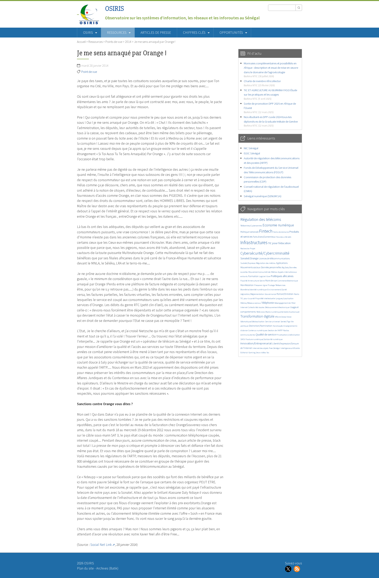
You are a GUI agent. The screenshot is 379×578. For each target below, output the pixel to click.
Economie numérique (278, 225)
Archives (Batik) (107, 568)
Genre (262, 280)
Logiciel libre (264, 276)
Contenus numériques (257, 330)
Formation (253, 276)
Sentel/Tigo (285, 321)
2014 (128, 42)
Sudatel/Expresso (247, 263)
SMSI (242, 339)
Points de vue (113, 42)
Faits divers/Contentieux (264, 236)
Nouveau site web (283, 237)
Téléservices (280, 285)
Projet (252, 248)
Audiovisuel (294, 312)
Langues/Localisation (285, 298)
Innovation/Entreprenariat (256, 343)
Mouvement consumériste (259, 272)
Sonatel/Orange (249, 258)
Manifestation (247, 285)
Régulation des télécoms (260, 219)
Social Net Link (101, 544)
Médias (274, 272)
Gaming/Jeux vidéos (257, 352)
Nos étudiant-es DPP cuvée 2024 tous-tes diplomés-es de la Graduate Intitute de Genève (271, 121)
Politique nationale (249, 231)
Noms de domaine (281, 232)
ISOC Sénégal (252, 153)
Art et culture (253, 280)
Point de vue (89, 72)
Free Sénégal (274, 348)
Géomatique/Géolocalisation (252, 321)
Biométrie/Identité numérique (253, 289)
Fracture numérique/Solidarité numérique (264, 339)
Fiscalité (243, 280)
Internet (243, 307)
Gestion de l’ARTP (275, 330)
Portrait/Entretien (285, 293)
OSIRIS (114, 8)
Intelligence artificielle (290, 348)
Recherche (244, 248)
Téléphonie (267, 302)
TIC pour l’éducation (279, 243)
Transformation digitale (257, 316)
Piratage (271, 285)
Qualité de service (266, 334)
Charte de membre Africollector (262, 83)
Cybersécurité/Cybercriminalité (264, 253)
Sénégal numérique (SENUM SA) (262, 196)
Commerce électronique (287, 280)
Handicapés (278, 326)
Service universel (272, 321)
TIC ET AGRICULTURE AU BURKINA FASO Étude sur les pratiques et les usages (270, 94)
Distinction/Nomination (260, 325)
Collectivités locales (256, 307)
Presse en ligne (260, 285)
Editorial (244, 352)
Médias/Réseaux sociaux (250, 303)
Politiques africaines (282, 276)
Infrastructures (253, 242)
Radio (296, 294)
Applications (282, 262)
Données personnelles (271, 267)
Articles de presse (156, 32)
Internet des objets (260, 348)
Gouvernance (270, 294)
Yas (267, 352)
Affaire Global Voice (283, 317)
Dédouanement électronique (277, 307)
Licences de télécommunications (274, 258)
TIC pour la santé (247, 298)
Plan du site (85, 568)
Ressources (95, 42)
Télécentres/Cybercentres (251, 225)
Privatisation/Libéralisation (288, 334)
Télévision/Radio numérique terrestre (272, 312)
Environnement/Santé (277, 289)
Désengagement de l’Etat (284, 303)
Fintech (266, 231)
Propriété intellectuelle (265, 298)
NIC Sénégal (251, 148)
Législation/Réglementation (252, 294)
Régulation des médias (265, 263)
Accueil (81, 42)
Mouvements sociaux (250, 267)
